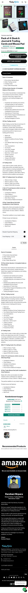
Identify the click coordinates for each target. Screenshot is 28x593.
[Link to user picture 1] (6, 435)
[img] (6, 424)
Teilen (24, 242)
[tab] (14, 247)
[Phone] (24, 577)
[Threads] (19, 577)
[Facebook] (4, 577)
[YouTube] (11, 577)
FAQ (26, 574)
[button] (4, 2)
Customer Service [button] (7, 565)
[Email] (21, 577)
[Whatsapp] (16, 577)
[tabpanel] (14, 322)
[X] (6, 577)
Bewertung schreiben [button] (14, 415)
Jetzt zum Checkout (14, 61)
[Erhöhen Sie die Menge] (7, 56)
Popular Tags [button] (5, 569)
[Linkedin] (14, 577)
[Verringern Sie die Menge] (2, 56)
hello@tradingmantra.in (8, 560)
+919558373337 (7, 559)
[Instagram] (9, 577)
